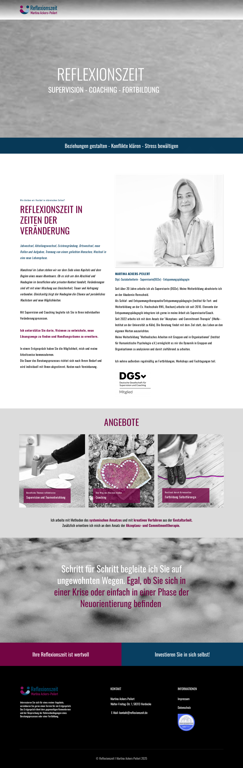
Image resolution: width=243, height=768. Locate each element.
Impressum (184, 699)
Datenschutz (184, 707)
